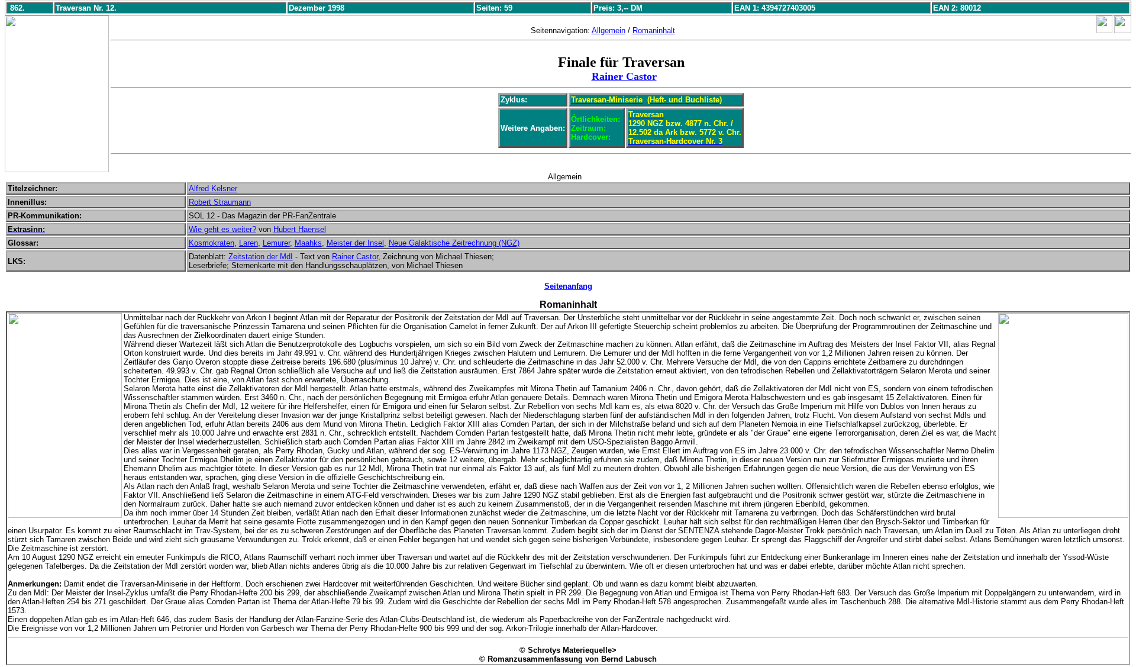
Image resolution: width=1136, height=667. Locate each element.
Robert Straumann (220, 202)
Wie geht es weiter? (222, 229)
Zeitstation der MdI (260, 256)
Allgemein (608, 30)
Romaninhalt (653, 30)
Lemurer (276, 243)
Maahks (308, 243)
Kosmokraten (211, 243)
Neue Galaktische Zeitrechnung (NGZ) (454, 243)
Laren (248, 243)
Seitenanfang (568, 286)
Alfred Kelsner (213, 188)
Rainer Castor (624, 76)
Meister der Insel (355, 243)
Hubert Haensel (299, 229)
